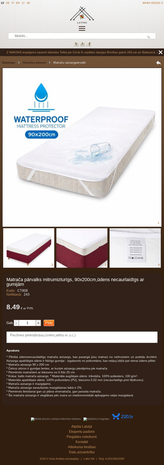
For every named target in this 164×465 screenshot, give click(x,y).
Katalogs (8, 62)
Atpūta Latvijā (81, 426)
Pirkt (49, 323)
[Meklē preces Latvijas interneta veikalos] (56, 418)
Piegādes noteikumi (82, 437)
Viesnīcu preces (34, 62)
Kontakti (82, 442)
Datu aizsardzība (82, 452)
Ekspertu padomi (82, 431)
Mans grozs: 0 (153, 2)
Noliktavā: (14, 294)
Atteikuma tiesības (82, 447)
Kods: (10, 290)
